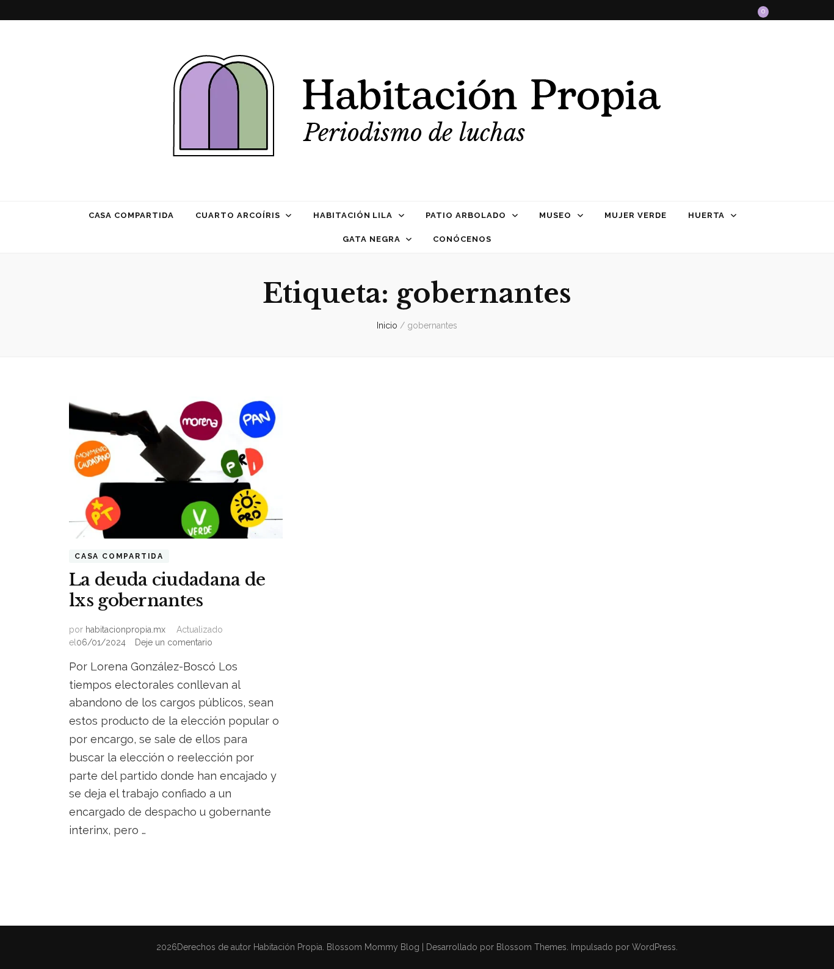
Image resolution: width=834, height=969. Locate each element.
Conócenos (462, 239)
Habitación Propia (287, 947)
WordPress (654, 947)
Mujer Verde (635, 215)
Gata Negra (372, 239)
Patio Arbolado (466, 215)
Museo (555, 215)
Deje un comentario (173, 642)
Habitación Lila (353, 215)
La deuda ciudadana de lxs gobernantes (167, 590)
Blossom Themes (530, 947)
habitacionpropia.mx (125, 629)
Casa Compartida (132, 215)
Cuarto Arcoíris (237, 215)
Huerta (706, 215)
